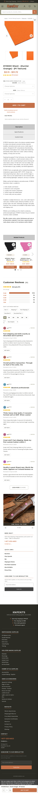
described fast (18, 313)
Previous (3, 254)
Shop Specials (8, 556)
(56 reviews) (15, 75)
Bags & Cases (5, 684)
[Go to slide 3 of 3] (21, 269)
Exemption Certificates (11, 719)
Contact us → (8, 544)
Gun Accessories (6, 686)
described (7, 313)
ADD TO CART (25, 790)
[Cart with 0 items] (35, 6)
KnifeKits (19, 612)
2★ (22, 317)
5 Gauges (9, 255)
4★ (13, 317)
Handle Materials (6, 637)
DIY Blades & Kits (6, 635)
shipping (14, 309)
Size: (19, 90)
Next (32, 254)
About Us (7, 721)
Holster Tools (5, 660)
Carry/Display (5, 644)
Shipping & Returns (10, 562)
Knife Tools (5, 641)
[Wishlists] (29, 6)
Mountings (4, 656)
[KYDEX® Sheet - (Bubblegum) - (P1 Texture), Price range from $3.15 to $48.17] (26, 248)
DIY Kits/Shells (5, 664)
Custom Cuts (19, 137)
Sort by (4, 321)
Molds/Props (5, 662)
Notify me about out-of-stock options (11, 111)
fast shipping (24, 309)
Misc (3, 697)
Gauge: (19, 82)
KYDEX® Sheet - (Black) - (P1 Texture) (10, 259)
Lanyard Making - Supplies (8, 674)
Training (4, 646)
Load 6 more (19, 487)
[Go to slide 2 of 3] (18, 269)
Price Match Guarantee (10, 564)
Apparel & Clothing (7, 682)
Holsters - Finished (6, 688)
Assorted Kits (5, 672)
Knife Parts (4, 639)
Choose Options (10, 267)
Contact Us (8, 724)
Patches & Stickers (7, 699)
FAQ (5, 559)
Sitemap (7, 729)
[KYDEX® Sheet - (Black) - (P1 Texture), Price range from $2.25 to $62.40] (10, 248)
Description (19, 127)
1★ (26, 317)
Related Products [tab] (19, 237)
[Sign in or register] (24, 6)
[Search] (34, 12)
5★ (9, 317)
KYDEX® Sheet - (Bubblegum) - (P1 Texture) (26, 259)
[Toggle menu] (2, 6)
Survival (4, 701)
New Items (7, 553)
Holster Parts (5, 658)
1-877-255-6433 (10, 541)
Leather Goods (5, 692)
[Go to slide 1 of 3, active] (15, 269)
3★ (18, 317)
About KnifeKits (9, 567)
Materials (4, 654)
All (4, 317)
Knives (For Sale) (6, 690)
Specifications (19, 132)
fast (6, 309)
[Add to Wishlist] (35, 20)
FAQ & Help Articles (10, 711)
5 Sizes (25, 255)
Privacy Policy (8, 570)
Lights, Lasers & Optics (8, 695)
